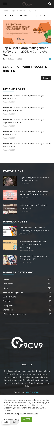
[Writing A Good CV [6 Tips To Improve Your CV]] (10, 209)
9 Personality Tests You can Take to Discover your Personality (33, 244)
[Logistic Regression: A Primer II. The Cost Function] (10, 181)
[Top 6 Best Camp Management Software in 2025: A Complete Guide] (27, 32)
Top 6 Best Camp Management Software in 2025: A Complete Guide (25, 51)
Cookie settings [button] (11, 419)
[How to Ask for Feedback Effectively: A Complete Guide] (10, 231)
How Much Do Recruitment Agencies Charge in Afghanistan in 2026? (24, 121)
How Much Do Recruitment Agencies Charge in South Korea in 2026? (27, 145)
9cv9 (4, 59)
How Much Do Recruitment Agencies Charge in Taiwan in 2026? (24, 133)
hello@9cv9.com (32, 392)
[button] (5, 4)
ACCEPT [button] (26, 419)
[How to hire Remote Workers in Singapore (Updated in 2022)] (10, 195)
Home (5, 11)
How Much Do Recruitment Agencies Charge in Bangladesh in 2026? (24, 109)
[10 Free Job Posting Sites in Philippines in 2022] (10, 260)
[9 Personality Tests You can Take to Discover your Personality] (10, 245)
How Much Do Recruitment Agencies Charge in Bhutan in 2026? (24, 97)
